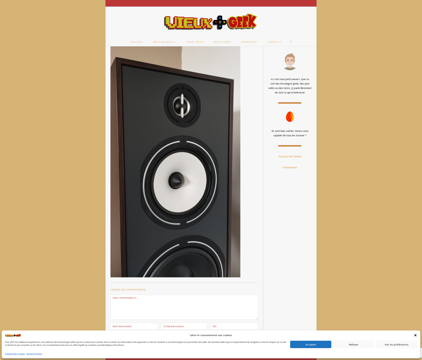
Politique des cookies (15, 353)
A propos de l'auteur (289, 156)
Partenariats (290, 167)
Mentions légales (34, 353)
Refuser (353, 344)
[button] (415, 335)
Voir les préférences (396, 344)
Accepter (310, 344)
